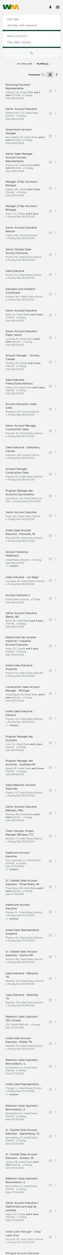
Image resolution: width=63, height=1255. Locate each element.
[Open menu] (57, 7)
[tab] (49, 74)
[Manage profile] (50, 7)
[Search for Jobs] (31, 53)
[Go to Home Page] (11, 7)
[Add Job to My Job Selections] (50, 91)
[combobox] (31, 25)
